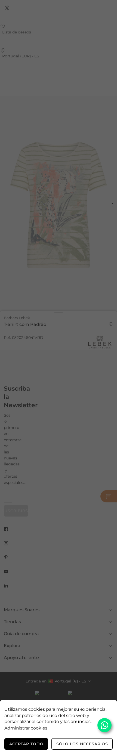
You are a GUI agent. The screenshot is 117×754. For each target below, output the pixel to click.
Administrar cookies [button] (25, 728)
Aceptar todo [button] (26, 743)
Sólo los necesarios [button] (82, 743)
